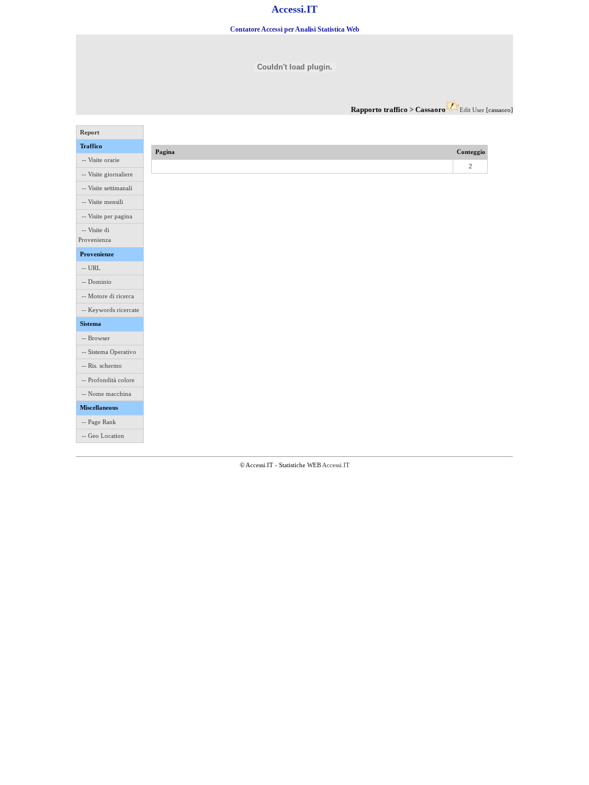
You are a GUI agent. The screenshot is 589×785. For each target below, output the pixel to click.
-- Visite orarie (101, 159)
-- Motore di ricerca (108, 296)
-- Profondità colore (108, 379)
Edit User (472, 109)
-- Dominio (97, 281)
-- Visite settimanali (107, 187)
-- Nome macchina (106, 393)
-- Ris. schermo (102, 365)
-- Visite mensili (102, 201)
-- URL (91, 267)
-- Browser (96, 337)
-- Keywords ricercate (110, 309)
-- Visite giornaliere (107, 174)
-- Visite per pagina (107, 216)
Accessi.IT (336, 464)
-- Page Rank (99, 421)
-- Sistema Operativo (109, 351)
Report (90, 132)
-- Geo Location (103, 435)
